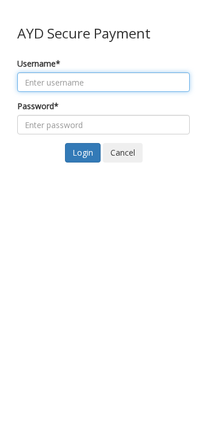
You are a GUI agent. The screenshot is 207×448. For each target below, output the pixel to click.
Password (38, 106)
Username (38, 63)
